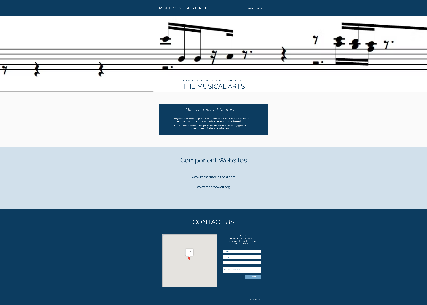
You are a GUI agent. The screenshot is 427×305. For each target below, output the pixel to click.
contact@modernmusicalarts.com (242, 241)
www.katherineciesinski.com (214, 177)
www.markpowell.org (213, 187)
